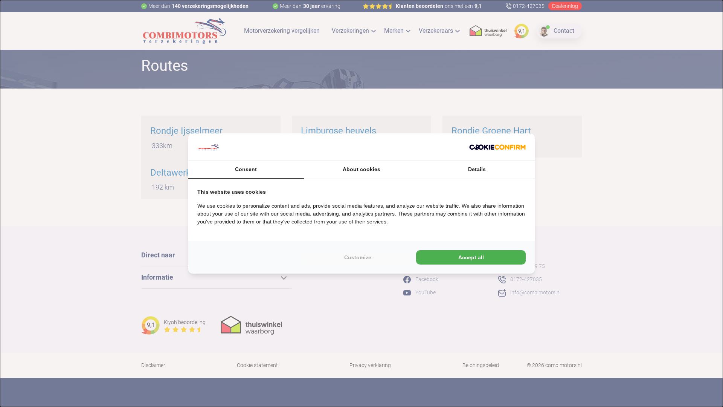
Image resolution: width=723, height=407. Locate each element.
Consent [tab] (246, 169)
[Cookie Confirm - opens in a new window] (497, 146)
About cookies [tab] (361, 169)
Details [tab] (477, 169)
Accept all (471, 257)
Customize (357, 257)
